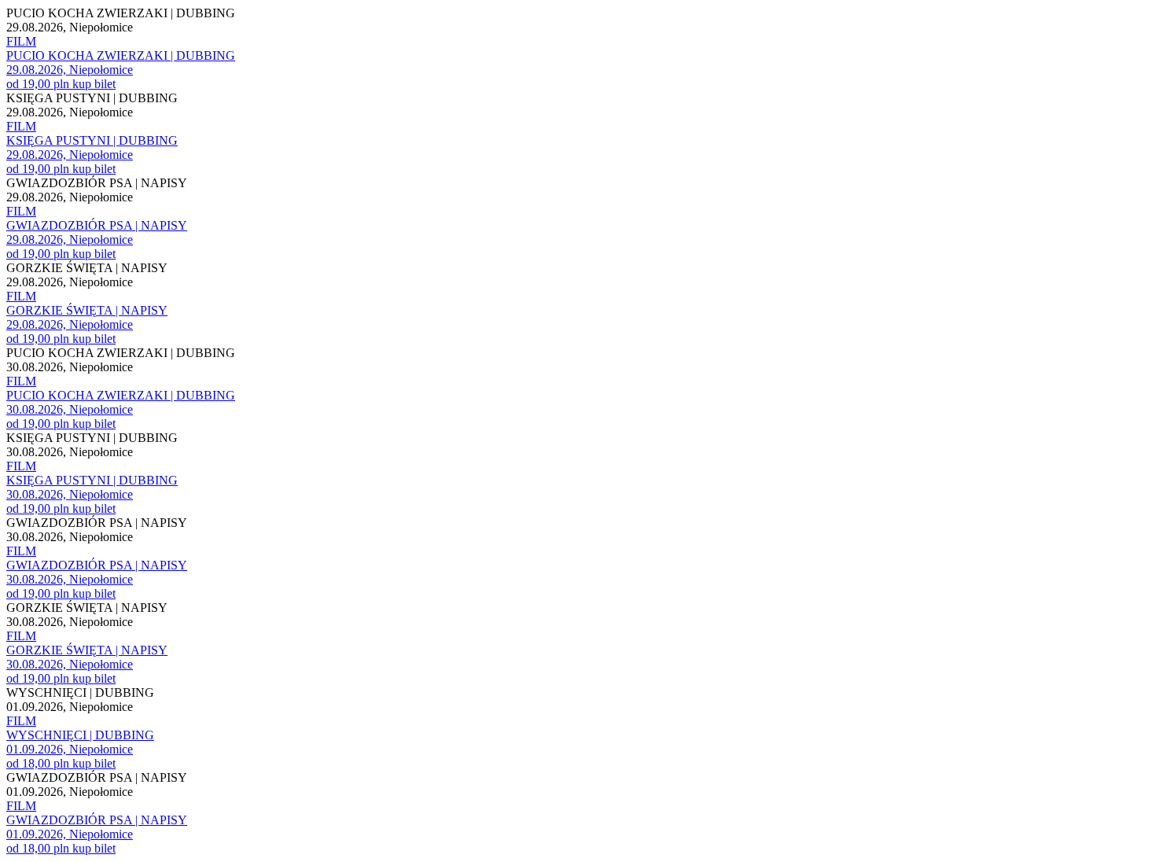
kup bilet (94, 83)
